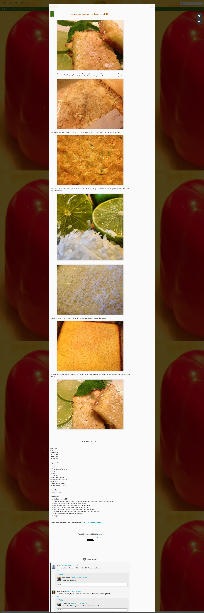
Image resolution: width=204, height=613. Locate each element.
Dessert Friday (93, 537)
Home (15, 9)
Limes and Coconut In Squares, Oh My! (90, 14)
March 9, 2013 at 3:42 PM (74, 591)
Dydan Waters (61, 591)
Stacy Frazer (66, 577)
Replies (61, 574)
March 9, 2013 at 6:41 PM (79, 577)
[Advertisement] (141, 45)
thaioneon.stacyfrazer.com (91, 522)
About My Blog (30, 9)
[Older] (56, 6)
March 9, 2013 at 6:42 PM (79, 603)
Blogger (112, 611)
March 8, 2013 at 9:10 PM (70, 565)
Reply (58, 570)
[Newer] (52, 6)
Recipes (21, 9)
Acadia (59, 565)
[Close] (152, 6)
